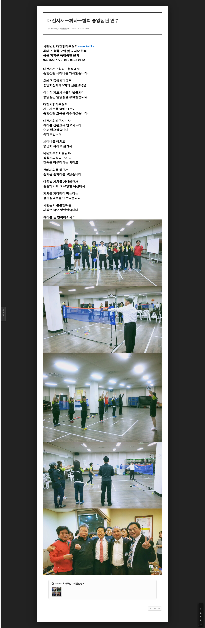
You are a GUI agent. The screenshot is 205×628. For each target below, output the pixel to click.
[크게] (200, 609)
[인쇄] (200, 624)
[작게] (200, 613)
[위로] (200, 617)
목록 (3, 314)
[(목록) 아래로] (200, 620)
